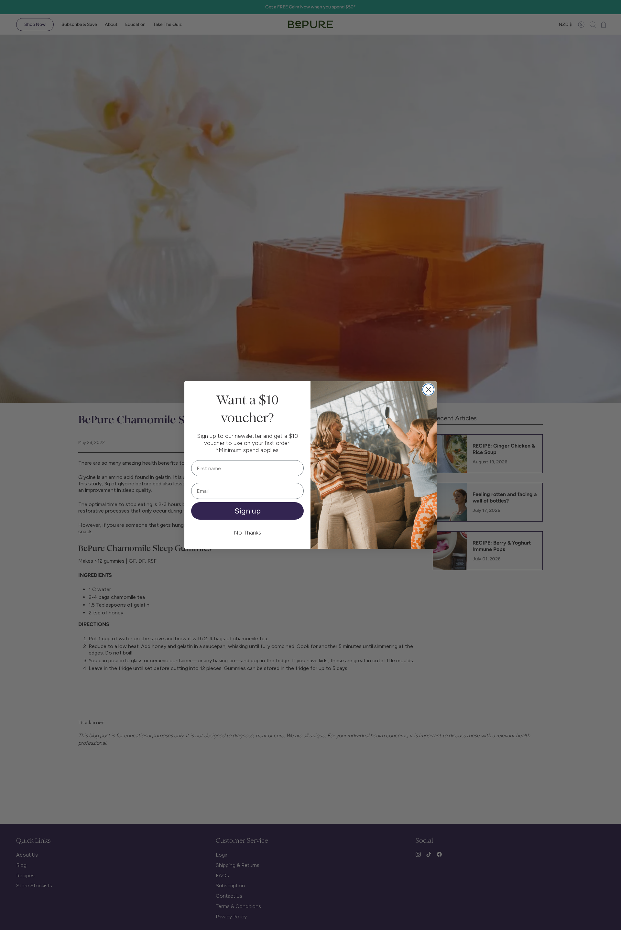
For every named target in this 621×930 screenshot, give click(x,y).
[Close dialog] (428, 389)
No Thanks (247, 532)
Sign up (247, 510)
